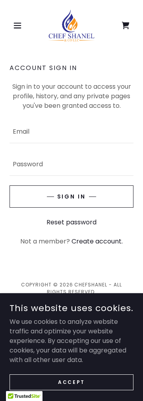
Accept (71, 381)
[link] (71, 25)
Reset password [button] (71, 222)
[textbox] (71, 131)
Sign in (71, 196)
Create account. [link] (97, 241)
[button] (19, 25)
